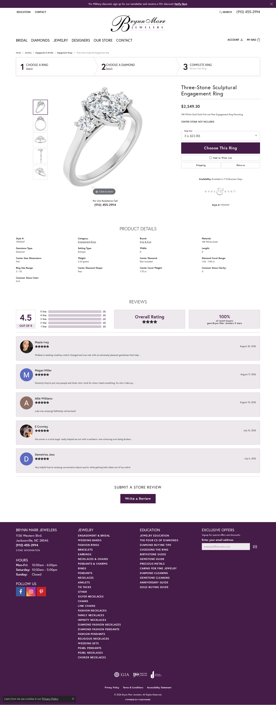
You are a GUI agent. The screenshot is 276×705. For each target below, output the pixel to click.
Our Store (103, 40)
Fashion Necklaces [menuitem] (92, 610)
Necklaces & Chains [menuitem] (93, 559)
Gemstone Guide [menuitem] (152, 559)
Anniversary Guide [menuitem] (154, 582)
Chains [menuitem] (83, 601)
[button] (23, 12)
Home (18, 53)
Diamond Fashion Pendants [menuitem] (98, 629)
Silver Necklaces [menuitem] (91, 596)
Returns (241, 165)
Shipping (201, 165)
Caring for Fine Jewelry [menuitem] (158, 568)
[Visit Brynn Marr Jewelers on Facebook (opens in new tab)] (20, 591)
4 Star (43, 315)
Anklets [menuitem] (84, 582)
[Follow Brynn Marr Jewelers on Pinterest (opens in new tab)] (41, 591)
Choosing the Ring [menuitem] (154, 549)
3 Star (43, 319)
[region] (104, 140)
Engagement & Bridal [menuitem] (94, 535)
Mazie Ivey (42, 342)
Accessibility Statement (159, 687)
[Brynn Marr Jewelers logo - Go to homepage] (138, 23)
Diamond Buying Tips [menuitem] (155, 545)
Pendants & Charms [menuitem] (93, 563)
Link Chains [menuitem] (86, 606)
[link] (40, 12)
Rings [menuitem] (82, 568)
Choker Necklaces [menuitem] (92, 657)
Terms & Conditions (133, 687)
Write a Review (138, 498)
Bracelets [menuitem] (85, 549)
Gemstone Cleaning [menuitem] (155, 577)
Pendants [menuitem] (85, 573)
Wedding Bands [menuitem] (89, 540)
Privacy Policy (112, 687)
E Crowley (41, 426)
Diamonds (40, 40)
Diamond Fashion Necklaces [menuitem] (99, 624)
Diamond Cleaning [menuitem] (154, 573)
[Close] (271, 4)
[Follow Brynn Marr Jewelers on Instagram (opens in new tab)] (31, 591)
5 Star (43, 311)
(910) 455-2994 (105, 205)
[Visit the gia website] (121, 674)
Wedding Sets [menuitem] (88, 643)
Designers (81, 40)
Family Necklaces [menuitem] (91, 615)
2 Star (43, 322)
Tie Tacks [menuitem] (84, 587)
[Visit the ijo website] (140, 674)
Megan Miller (43, 370)
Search (29, 68)
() (104, 311)
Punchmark (144, 699)
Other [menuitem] (82, 591)
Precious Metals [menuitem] (152, 563)
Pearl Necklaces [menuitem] (90, 652)
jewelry (28, 53)
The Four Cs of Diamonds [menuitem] (159, 540)
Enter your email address (217, 540)
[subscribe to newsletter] (255, 546)
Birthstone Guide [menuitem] (153, 554)
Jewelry (60, 40)
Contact (124, 40)
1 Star (44, 326)
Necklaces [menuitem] (86, 577)
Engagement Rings (64, 53)
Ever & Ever (145, 241)
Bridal (21, 40)
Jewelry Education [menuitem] (154, 535)
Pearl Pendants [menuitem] (89, 648)
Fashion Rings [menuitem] (88, 545)
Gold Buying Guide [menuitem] (154, 587)
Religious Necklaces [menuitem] (93, 638)
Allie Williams (43, 398)
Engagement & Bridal (44, 53)
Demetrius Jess (44, 454)
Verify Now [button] (180, 4)
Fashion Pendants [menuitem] (91, 634)
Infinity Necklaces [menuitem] (92, 620)
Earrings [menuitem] (84, 554)
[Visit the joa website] (156, 674)
